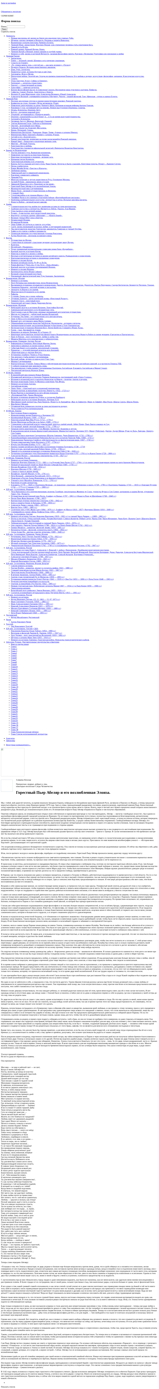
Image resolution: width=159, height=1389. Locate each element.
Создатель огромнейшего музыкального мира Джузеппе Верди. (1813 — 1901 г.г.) (45, 593)
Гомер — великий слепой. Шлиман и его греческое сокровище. (38, 60)
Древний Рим (12, 99)
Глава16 (14, 680)
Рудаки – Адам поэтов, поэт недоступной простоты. (33, 213)
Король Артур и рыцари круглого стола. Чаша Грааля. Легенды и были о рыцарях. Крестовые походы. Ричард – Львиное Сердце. (66, 164)
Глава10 (14, 667)
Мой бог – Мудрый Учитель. (23, 144)
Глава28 (14, 707)
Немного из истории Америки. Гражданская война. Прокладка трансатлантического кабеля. (50, 640)
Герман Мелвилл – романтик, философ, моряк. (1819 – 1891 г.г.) (38, 527)
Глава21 (14, 691)
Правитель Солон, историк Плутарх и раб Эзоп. (31, 72)
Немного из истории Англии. (23, 384)
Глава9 (14, 664)
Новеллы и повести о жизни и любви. (27, 254)
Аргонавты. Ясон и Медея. (22, 74)
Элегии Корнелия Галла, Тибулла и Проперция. (31, 123)
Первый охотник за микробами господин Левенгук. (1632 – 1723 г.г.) (40, 391)
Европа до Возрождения (16, 150)
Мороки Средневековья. (21, 361)
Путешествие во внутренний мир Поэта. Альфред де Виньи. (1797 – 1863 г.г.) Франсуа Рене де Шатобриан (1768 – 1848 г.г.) (63, 496)
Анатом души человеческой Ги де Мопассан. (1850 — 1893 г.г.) (37, 577)
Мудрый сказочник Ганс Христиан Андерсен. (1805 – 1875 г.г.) (37, 543)
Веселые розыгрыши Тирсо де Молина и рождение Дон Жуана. (38, 382)
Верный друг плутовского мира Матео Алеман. (31, 321)
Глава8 (14, 662)
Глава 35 (14, 723)
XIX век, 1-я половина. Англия (19, 514)
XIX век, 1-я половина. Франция (20, 489)
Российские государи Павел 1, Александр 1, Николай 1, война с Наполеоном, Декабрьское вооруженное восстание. (60, 550)
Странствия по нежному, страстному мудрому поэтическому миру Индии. (42, 242)
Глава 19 (14, 687)
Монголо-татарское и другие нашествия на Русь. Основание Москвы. (40, 179)
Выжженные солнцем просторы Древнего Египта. (32, 43)
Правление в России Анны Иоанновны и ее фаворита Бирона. (37, 478)
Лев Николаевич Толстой (21, 626)
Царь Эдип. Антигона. (20, 69)
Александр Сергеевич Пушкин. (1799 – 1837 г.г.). (32, 557)
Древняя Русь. (17, 177)
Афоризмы (10, 741)
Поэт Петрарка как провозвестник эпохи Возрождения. (34, 283)
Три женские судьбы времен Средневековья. (30, 357)
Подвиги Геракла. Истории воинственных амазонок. (33, 67)
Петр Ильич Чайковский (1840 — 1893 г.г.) (29, 613)
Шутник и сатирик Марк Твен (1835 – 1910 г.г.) (31, 638)
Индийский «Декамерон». (22, 247)
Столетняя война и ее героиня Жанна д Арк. (30, 195)
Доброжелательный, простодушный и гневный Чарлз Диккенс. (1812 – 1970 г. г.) (45, 523)
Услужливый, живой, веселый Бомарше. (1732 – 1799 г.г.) (35, 426)
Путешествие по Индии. (21, 240)
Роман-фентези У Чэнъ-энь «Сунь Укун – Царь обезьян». (35, 265)
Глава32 (14, 716)
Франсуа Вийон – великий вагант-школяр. (29, 202)
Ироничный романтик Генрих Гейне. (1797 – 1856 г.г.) (34, 539)
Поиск (4, 26)
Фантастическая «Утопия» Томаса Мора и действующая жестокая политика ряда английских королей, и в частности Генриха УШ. (66, 364)
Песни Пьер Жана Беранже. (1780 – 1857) (28, 498)
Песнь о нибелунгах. (20, 166)
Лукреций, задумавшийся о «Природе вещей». (30, 114)
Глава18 (14, 685)
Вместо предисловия (20, 644)
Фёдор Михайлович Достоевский (25, 617)
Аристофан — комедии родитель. (25, 87)
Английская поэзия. (19, 386)
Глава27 (14, 705)
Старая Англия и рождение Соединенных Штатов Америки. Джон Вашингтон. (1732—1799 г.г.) (52, 435)
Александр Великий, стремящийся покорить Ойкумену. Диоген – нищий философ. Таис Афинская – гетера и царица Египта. (64, 96)
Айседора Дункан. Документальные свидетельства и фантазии (32, 642)
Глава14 (14, 676)
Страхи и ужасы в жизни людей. (25, 471)
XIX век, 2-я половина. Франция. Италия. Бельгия (27, 563)
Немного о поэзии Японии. (22, 269)
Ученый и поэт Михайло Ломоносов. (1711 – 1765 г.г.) (34, 480)
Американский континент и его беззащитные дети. (32, 310)
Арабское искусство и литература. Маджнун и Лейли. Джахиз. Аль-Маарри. (43, 209)
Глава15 (14, 678)
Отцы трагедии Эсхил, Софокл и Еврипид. (29, 81)
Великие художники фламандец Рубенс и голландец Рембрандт (38, 397)
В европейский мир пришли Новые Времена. (30, 375)
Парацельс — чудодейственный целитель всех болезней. (35, 350)
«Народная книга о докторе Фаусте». (26, 352)
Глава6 (14, 658)
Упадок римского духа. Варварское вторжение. (31, 153)
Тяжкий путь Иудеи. (19, 47)
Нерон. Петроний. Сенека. (22, 130)
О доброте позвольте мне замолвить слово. (29, 366)
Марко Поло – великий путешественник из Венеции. (33, 191)
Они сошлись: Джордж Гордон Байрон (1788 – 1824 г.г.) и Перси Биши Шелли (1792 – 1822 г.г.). (51, 525)
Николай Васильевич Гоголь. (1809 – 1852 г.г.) (30, 561)
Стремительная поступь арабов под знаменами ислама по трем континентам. (43, 206)
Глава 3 (14, 651)
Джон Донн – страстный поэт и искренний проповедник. (35, 388)
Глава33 (14, 718)
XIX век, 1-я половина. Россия (19, 548)
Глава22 (14, 694)
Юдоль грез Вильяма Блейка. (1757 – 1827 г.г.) (30, 444)
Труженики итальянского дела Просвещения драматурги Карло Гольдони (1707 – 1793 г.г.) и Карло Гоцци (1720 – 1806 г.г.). (63, 453)
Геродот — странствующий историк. (26, 85)
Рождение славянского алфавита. (25, 175)
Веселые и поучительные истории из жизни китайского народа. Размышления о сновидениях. (51, 256)
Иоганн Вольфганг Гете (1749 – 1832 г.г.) (28, 467)
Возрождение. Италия (15, 278)
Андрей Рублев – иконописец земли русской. (30, 182)
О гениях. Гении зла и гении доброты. (27, 296)
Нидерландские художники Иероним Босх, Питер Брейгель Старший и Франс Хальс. (47, 328)
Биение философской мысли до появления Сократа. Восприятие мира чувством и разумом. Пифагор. (54, 90)
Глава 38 (14, 730)
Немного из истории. (20, 597)
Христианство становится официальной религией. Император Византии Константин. (47, 148)
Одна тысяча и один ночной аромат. (26, 211)
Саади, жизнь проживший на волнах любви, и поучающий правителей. (41, 227)
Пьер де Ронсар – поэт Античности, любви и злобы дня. (35, 337)
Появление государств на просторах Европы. (30, 155)
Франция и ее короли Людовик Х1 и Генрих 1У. (31, 332)
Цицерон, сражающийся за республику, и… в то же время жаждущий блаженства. (46, 117)
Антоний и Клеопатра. (20, 119)
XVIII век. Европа (13, 411)
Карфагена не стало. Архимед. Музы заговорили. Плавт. (35, 103)
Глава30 (14, 712)
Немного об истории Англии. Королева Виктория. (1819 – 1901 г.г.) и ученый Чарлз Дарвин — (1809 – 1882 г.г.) (58, 516)
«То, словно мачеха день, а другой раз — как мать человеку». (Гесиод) (40, 65)
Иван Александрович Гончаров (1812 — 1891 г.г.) (32, 604)
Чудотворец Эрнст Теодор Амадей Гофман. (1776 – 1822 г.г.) (36, 536)
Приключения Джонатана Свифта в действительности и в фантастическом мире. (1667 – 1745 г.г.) (52, 440)
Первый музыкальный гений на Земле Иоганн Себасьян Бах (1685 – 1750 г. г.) (44, 465)
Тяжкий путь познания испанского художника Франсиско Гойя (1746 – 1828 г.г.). (45, 451)
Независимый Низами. (20, 220)
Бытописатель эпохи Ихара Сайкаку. (26, 272)
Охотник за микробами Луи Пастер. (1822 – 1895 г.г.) (33, 584)
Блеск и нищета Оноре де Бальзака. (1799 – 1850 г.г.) (33, 503)
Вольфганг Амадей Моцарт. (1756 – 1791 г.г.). (30, 474)
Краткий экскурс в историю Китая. (26, 251)
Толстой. (9, 624)
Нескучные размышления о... (18, 745)
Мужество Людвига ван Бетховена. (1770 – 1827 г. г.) (33, 541)
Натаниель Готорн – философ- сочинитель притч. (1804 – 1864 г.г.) (39, 530)
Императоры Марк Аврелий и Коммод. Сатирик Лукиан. (35, 135)
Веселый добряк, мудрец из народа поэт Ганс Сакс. (32, 359)
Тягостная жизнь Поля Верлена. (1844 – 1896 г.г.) (31, 572)
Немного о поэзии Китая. (22, 260)
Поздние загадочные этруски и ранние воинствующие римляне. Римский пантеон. (46, 101)
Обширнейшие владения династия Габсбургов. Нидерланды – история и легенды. (46, 323)
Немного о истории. (19, 281)
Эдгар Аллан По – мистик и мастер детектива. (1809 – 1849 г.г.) (38, 532)
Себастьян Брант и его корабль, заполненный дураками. (35, 348)
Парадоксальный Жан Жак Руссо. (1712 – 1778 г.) (32, 420)
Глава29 (14, 709)
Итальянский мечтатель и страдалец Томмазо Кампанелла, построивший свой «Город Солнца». (51, 377)
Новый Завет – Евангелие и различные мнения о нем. (34, 141)
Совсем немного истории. (22, 566)
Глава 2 (14, 649)
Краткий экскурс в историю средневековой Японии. (33, 267)
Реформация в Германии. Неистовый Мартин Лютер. (33, 343)
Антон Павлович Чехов (21, 622)
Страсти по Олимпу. (19, 63)
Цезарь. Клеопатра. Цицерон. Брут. (26, 110)
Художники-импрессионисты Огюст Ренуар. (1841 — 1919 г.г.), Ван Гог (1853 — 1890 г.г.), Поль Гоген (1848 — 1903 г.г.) (62, 579)
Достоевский (11, 615)
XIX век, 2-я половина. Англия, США (22, 629)
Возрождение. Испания (16, 305)
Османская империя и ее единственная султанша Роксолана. (36, 233)
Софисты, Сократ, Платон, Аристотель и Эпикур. (32, 92)
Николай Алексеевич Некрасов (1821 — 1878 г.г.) (32, 606)
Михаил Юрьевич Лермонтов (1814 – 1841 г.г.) (30, 559)
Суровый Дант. (17, 193)
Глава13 (14, 673)
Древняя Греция (13, 56)
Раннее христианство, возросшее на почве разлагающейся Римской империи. (44, 139)
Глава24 (14, 698)
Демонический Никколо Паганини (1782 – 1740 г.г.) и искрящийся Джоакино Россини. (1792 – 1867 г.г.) (55, 545)
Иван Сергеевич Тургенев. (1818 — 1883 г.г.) (30, 602)
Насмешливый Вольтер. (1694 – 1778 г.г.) (28, 417)
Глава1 (14, 646)
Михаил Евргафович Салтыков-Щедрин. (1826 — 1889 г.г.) (36, 608)
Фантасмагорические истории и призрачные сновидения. (35, 258)
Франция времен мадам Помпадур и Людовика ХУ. (32, 415)
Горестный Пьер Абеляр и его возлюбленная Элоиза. (33, 186)
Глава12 (14, 671)
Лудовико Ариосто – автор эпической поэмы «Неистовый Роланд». (39, 298)
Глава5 (14, 655)
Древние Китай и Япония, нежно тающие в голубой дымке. (36, 52)
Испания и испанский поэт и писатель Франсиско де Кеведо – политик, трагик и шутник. (49, 379)
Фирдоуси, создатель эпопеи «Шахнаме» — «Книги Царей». (36, 215)
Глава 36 (14, 725)
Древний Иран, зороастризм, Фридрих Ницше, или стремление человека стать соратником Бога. (52, 45)
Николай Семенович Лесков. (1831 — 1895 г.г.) (31, 611)
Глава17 (14, 682)
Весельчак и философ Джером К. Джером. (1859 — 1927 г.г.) (36, 633)
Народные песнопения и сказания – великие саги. (32, 157)
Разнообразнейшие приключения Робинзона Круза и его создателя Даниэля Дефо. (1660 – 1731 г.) (52, 438)
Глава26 (14, 703)
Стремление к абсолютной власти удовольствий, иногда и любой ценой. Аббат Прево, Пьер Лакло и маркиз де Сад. (60, 424)
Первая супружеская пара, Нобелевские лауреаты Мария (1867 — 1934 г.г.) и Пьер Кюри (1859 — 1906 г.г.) (56, 586)
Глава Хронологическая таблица (25, 732)
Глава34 (14, 721)
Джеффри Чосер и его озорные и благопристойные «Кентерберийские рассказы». (45, 197)
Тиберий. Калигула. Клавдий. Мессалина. (29, 128)
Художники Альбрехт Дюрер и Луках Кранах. (30, 355)
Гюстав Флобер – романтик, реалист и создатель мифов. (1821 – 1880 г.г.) (42, 568)
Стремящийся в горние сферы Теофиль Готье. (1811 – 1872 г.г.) (37, 512)
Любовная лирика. (19, 171)
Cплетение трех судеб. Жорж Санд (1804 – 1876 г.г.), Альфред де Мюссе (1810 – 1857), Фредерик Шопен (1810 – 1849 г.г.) (62, 510)
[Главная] (7, 786)
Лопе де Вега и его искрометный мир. (27, 319)
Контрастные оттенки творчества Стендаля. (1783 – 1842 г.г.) (37, 501)
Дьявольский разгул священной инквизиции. (30, 173)
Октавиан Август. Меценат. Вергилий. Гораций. (31, 121)
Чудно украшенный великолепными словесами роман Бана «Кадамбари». (42, 249)
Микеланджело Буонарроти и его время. (28, 292)
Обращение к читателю (11, 11)
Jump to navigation (8, 3)
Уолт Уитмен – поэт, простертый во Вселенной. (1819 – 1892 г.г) (38, 635)
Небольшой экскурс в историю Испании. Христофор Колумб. (37, 307)
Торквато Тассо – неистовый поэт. (25, 301)
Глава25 (14, 700)
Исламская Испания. (19, 222)
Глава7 (14, 660)
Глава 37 (14, 727)
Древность (10, 36)
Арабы (9, 204)
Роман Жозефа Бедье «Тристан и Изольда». (29, 168)
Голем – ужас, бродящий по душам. (26, 330)
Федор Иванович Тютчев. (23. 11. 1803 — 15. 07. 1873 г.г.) (35, 599)
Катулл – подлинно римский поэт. (25, 112)
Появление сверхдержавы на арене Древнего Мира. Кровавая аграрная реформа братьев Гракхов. (52, 105)
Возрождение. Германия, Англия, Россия (23, 341)
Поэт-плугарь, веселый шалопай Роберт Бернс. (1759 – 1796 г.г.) (38, 449)
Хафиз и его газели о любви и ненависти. (28, 231)
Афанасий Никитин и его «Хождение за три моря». (33, 184)
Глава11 (14, 669)
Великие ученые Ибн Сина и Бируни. (27, 218)
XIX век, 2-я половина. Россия (19, 595)
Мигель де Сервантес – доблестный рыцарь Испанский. (35, 314)
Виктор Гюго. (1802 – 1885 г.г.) (24, 507)
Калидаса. (15, 245)
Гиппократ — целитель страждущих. (26, 83)
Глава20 (14, 689)
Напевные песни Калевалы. (23, 159)
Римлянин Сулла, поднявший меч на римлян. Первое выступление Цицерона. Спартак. (48, 108)
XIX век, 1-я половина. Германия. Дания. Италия (27, 534)
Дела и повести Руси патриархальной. (27, 408)
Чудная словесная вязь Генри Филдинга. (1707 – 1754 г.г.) (35, 442)
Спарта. (14, 78)
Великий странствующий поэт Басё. (26, 274)
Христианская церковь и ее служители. (27, 162)
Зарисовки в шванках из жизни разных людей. (30, 346)
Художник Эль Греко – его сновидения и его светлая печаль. (36, 316)
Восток (9, 238)
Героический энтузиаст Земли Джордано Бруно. (31, 303)
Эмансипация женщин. (21, 588)
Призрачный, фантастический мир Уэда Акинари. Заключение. (38, 276)
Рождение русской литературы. (24, 483)
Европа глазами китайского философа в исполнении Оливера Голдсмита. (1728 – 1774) (48, 447)
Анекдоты (10, 738)
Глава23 (14, 696)
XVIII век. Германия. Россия (18, 458)
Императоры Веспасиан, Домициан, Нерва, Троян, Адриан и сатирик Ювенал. (44, 132)
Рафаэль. (14, 294)
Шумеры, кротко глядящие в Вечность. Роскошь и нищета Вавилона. (40, 40)
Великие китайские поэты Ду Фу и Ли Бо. (29, 263)
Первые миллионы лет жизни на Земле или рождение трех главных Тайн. (42, 38)
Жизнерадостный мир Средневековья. (27, 188)
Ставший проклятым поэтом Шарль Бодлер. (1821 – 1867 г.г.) (37, 570)
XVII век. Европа (13, 373)
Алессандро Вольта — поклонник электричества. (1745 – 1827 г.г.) (39, 456)
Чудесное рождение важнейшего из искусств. (30, 581)
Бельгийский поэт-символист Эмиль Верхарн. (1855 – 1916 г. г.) (38, 590)
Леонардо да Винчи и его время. (25, 290)
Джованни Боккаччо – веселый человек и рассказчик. (33, 287)
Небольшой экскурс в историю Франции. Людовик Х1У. (35, 400)
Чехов (8, 620)
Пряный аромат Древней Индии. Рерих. (28, 49)
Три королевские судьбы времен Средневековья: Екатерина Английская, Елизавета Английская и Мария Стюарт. (59, 368)
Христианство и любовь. (21, 146)
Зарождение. (16, 58)
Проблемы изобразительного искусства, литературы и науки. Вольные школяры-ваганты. (49, 200)
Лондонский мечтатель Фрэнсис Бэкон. (27, 370)
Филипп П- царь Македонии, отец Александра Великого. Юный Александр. (43, 94)
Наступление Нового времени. (24, 413)
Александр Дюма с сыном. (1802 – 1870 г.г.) (29, 505)
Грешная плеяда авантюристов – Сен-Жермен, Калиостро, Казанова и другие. (44, 429)
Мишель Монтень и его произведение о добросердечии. (35, 339)
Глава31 (14, 714)
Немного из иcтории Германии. (24, 460)
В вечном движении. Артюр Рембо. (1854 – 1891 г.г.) (33, 575)
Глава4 (14, 653)
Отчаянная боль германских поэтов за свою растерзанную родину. (39, 406)
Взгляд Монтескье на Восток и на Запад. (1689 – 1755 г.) (35, 422)
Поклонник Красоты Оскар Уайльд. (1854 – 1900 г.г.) (33, 631)
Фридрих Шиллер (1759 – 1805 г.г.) (26, 469)
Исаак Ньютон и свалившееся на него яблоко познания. (34, 393)
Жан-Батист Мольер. (19, 404)
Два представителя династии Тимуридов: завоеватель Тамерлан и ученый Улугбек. (46, 229)
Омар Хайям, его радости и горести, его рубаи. (31, 224)
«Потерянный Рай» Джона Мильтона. (27, 395)
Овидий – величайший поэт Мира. (25, 126)
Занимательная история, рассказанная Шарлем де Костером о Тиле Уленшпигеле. (45, 325)
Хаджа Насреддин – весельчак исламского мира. (31, 236)
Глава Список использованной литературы (29, 734)
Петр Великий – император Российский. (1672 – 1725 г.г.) (35, 476)
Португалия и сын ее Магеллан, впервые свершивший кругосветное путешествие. (46, 312)
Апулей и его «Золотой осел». (23, 137)
